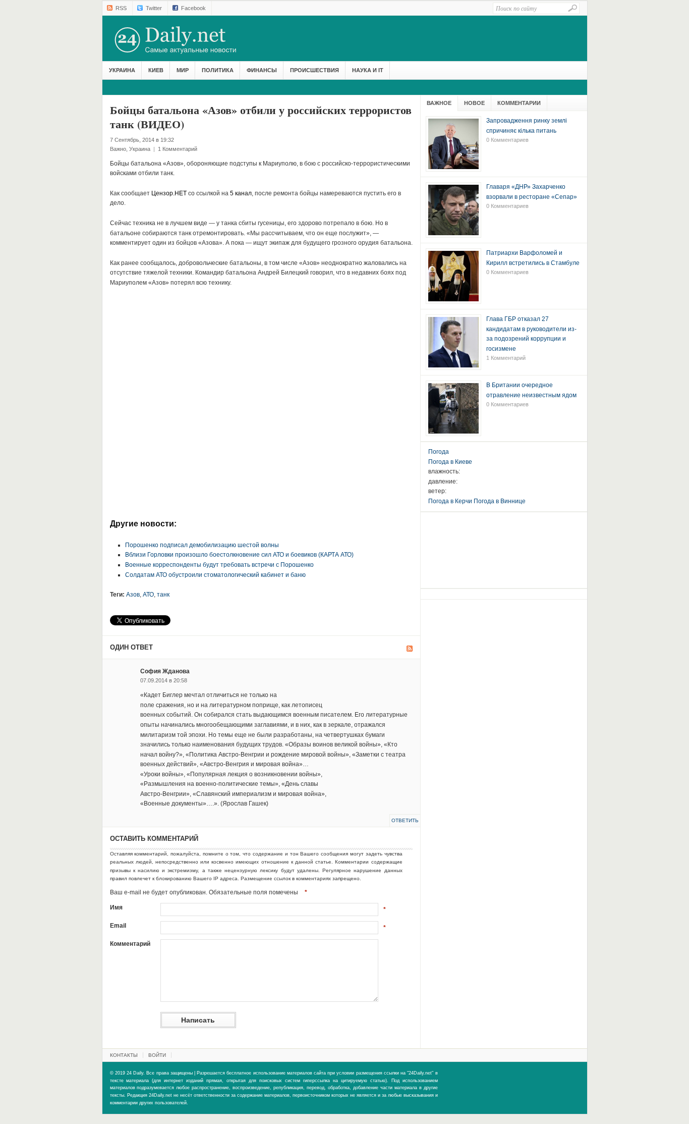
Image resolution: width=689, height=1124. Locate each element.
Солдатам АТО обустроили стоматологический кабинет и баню (215, 574)
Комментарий (130, 943)
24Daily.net (185, 40)
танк (163, 594)
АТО (148, 594)
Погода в (450, 461)
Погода (438, 451)
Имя (116, 907)
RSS (121, 8)
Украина (122, 70)
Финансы (262, 70)
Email (118, 925)
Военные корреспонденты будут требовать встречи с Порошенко (219, 564)
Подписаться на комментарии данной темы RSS (410, 649)
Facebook (193, 8)
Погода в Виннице (500, 501)
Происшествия (314, 70)
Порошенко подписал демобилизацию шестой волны (202, 545)
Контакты (124, 1055)
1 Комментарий (177, 149)
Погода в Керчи (450, 501)
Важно (118, 149)
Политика (218, 70)
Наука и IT (367, 70)
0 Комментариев (507, 140)
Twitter (154, 8)
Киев (155, 70)
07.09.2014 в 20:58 (163, 680)
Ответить (405, 820)
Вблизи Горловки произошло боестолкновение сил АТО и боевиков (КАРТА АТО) (239, 554)
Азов (133, 594)
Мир (183, 70)
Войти (157, 1055)
